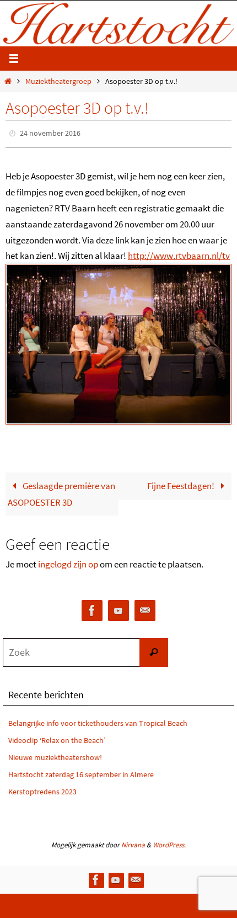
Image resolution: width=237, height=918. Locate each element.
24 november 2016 (50, 132)
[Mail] (144, 608)
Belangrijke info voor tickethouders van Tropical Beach (97, 721)
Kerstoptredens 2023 (42, 789)
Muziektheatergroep (58, 81)
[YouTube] (118, 608)
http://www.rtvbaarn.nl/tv (179, 253)
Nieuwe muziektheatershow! (55, 755)
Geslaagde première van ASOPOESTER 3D (61, 491)
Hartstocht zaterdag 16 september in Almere (81, 772)
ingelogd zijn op (68, 561)
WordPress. (169, 842)
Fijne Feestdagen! (181, 483)
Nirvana (133, 842)
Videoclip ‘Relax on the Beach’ (56, 738)
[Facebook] (92, 608)
